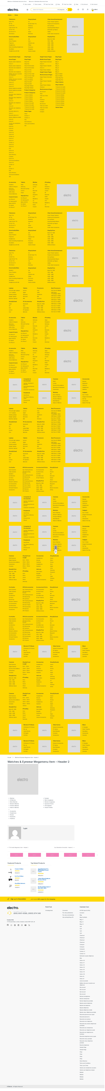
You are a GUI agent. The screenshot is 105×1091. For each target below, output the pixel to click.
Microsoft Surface (25, 188)
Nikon (24, 575)
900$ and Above (41, 311)
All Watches (13, 800)
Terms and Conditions (14, 160)
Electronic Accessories (12, 189)
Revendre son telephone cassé (15, 103)
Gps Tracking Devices (28, 469)
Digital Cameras (12, 560)
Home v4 (11, 92)
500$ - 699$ (40, 305)
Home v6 (11, 106)
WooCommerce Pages (46, 74)
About (25, 113)
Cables (49, 31)
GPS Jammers (26, 479)
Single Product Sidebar (45, 69)
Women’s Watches (14, 803)
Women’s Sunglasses (50, 802)
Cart (41, 83)
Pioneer (52, 471)
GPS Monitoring (26, 477)
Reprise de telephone (85, 1005)
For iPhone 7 (12, 207)
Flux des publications (67, 912)
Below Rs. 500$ (40, 303)
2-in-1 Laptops (12, 292)
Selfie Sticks (12, 191)
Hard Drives (26, 395)
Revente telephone (84, 1045)
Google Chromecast (87, 396)
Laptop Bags (26, 307)
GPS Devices (26, 489)
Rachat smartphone (84, 998)
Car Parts (11, 477)
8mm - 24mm (26, 560)
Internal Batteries (13, 193)
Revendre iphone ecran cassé (87, 1014)
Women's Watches (57, 396)
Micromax (30, 33)
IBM (38, 296)
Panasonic (30, 27)
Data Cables (39, 571)
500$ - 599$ (50, 49)
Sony (29, 41)
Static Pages (27, 111)
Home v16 (82, 974)
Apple (10, 303)
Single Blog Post (59, 77)
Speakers (11, 39)
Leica (51, 568)
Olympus (52, 578)
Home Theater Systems (53, 21)
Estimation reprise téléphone (87, 956)
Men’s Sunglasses (49, 800)
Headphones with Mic (14, 51)
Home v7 (11, 113)
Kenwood (52, 475)
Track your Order (44, 95)
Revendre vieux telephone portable (15, 95)
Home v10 (11, 132)
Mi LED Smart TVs (32, 23)
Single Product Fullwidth (45, 65)
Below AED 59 (12, 203)
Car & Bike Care (40, 475)
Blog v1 (57, 61)
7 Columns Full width (29, 107)
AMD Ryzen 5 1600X (56, 295)
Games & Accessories (58, 648)
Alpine (51, 479)
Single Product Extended (46, 61)
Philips (29, 45)
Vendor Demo (59, 107)
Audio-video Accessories (53, 33)
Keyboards (25, 303)
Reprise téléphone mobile (15, 117)
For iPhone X (12, 199)
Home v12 (11, 144)
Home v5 (11, 100)
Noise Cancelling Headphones (16, 47)
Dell (10, 307)
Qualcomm (39, 294)
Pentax (51, 562)
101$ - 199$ (50, 41)
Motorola (35, 190)
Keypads (38, 573)
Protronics (30, 47)
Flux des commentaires (68, 915)
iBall (24, 298)
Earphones (39, 575)
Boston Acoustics (54, 487)
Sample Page (83, 1047)
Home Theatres (86, 650)
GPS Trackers (26, 491)
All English (26, 654)
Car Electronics (12, 485)
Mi (33, 188)
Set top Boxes (51, 25)
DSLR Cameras (12, 558)
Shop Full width (28, 81)
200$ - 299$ (50, 43)
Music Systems (12, 469)
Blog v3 (57, 65)
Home (9, 15)
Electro (10, 1086)
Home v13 (11, 150)
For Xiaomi (11, 205)
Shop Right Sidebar (28, 85)
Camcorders (56, 389)
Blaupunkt (52, 483)
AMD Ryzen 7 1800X (56, 299)
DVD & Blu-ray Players (53, 29)
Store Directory (12, 154)
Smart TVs (11, 21)
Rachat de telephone (85, 996)
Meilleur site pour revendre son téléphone (15, 74)
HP (9, 305)
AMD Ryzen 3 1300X (56, 303)
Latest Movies (27, 652)
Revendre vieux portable (86, 1038)
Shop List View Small (29, 73)
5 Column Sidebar (28, 99)
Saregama (30, 49)
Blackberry (35, 198)
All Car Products (40, 477)
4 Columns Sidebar (59, 99)
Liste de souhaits (84, 980)
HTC (34, 196)
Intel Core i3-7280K (55, 311)
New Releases (56, 652)
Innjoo (22, 192)
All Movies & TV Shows (29, 648)
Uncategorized (49, 910)
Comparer (82, 949)
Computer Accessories (29, 389)
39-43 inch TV (12, 31)
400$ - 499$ (50, 47)
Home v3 (11, 77)
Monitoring (11, 479)
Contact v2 (11, 136)
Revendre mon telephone (15, 67)
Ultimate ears (31, 43)
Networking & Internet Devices (29, 387)
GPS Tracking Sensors (28, 475)
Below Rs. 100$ (51, 39)
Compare (42, 101)
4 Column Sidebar (28, 95)
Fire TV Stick (85, 394)
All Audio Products (13, 487)
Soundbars (11, 49)
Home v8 (11, 119)
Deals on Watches (57, 402)
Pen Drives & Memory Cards (29, 397)
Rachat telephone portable (15, 88)
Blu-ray (25, 650)
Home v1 (11, 63)
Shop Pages (27, 56)
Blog (81, 915)
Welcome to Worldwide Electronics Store (17, 1)
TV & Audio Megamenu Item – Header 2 (18, 847)
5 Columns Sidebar (59, 95)
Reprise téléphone (84, 1007)
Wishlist (81, 1072)
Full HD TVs (11, 25)
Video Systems (12, 471)
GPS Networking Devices (26, 472)
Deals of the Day (86, 402)
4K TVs (10, 23)
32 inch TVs (11, 29)
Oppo (34, 192)
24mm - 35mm (26, 562)
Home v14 (11, 158)
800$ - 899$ (40, 309)
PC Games (55, 650)
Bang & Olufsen (53, 481)
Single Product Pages (46, 56)
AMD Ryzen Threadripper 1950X (55, 293)
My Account (85, 4)
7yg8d (25, 828)
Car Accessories (13, 483)
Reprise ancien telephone (15, 61)
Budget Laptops (12, 296)
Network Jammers (13, 481)
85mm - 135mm (26, 566)
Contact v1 (11, 142)
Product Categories (29, 90)
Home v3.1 (11, 82)
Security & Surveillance (58, 385)
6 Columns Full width (60, 91)
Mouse (25, 402)
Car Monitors (12, 475)
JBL (29, 39)
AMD (38, 292)
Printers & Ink (27, 400)
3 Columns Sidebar (59, 103)
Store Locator (28, 4)
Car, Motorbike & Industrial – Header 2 (64, 847)
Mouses (84, 381)
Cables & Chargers (13, 186)
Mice (24, 305)
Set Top (84, 398)
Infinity (51, 489)
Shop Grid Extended (29, 65)
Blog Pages (58, 56)
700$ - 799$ (40, 307)
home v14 (82, 969)
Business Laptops (13, 298)
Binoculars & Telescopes (58, 387)
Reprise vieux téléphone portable (88, 1012)
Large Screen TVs (13, 27)
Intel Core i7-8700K (55, 297)
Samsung (30, 25)
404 (10, 166)
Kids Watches (56, 400)
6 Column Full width (29, 103)
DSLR (54, 381)
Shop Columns (59, 82)
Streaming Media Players (53, 27)
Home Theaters (12, 41)
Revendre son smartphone (86, 1027)
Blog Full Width (58, 73)
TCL (29, 29)
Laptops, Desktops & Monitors (28, 384)
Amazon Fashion (49, 807)
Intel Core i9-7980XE (56, 290)
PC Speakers (26, 309)
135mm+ (25, 568)
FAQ (10, 148)
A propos (11, 130)
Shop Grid (26, 61)
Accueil (9, 757)
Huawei (34, 206)
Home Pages (12, 59)
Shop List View (27, 69)
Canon (24, 577)
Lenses (54, 383)
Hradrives (12, 818)
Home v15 (11, 162)
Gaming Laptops (13, 294)
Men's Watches (56, 394)
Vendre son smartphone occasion (14, 124)
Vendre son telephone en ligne (87, 1070)
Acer (10, 311)
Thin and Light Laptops (14, 290)
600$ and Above (51, 51)
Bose (51, 485)
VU (29, 21)
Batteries (25, 311)
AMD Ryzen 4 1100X (56, 309)
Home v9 (11, 126)
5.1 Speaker (85, 648)
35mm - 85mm (26, 564)
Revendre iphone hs (13, 111)
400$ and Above (40, 491)
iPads (22, 184)
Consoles (11, 566)
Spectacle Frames (49, 803)
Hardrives (84, 385)
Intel (38, 290)
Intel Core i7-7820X (55, 305)
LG (33, 200)
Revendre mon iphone (85, 1019)
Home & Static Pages (14, 56)
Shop (58, 4)
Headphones (12, 45)
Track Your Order (49, 4)
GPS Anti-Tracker (27, 485)
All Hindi (25, 656)
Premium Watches (57, 398)
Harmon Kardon (32, 51)
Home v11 (11, 138)
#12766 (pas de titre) (85, 910)
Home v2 (11, 69)
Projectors (11, 43)
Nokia (34, 204)
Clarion (51, 477)
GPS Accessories (27, 487)
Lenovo (22, 190)
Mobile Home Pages (45, 59)
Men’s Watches (13, 802)
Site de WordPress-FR (67, 917)
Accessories (85, 400)
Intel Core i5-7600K (55, 301)
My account (83, 987)
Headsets (11, 184)
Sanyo (29, 31)
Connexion (65, 910)
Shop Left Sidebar (28, 77)
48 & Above (11, 33)
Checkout (42, 87)
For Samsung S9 (13, 201)
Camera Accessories (41, 579)
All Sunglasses (48, 805)
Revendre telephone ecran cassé (88, 1036)
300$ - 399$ (50, 45)
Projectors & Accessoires (53, 23)
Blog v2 (57, 67)
